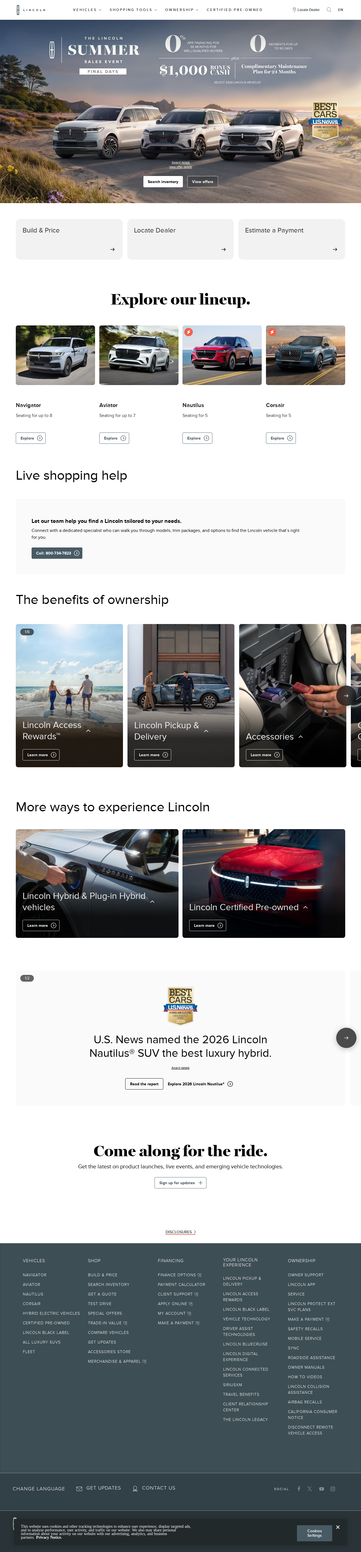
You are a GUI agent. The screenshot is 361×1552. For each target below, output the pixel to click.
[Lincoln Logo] (30, 10)
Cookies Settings (314, 1533)
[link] (120, 1276)
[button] (88, 10)
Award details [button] (181, 162)
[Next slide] (346, 696)
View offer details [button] (180, 167)
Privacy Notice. (49, 1538)
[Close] (338, 1531)
